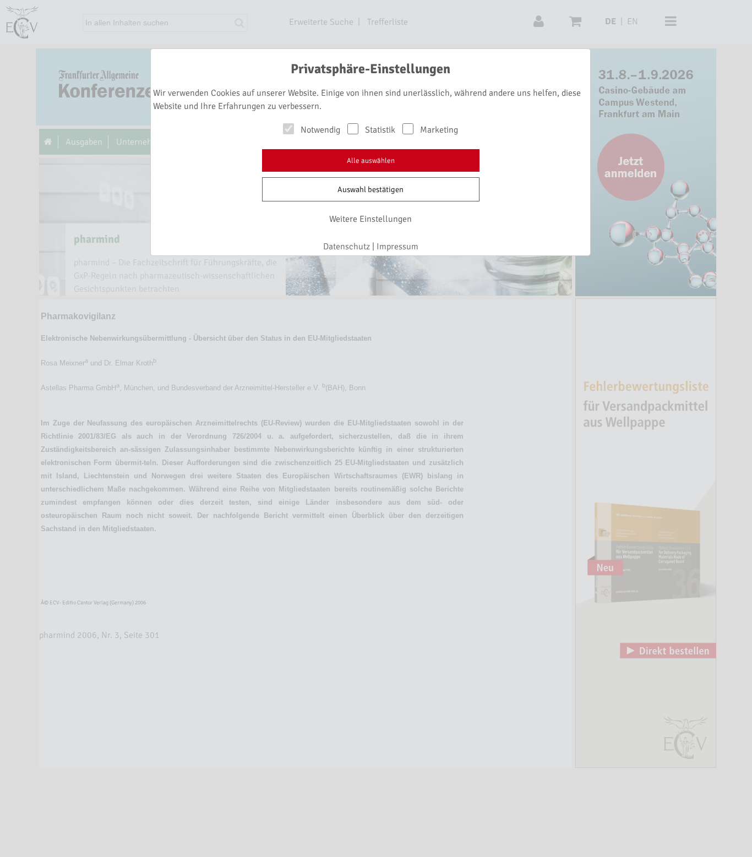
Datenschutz (346, 246)
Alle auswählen (371, 160)
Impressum (397, 246)
